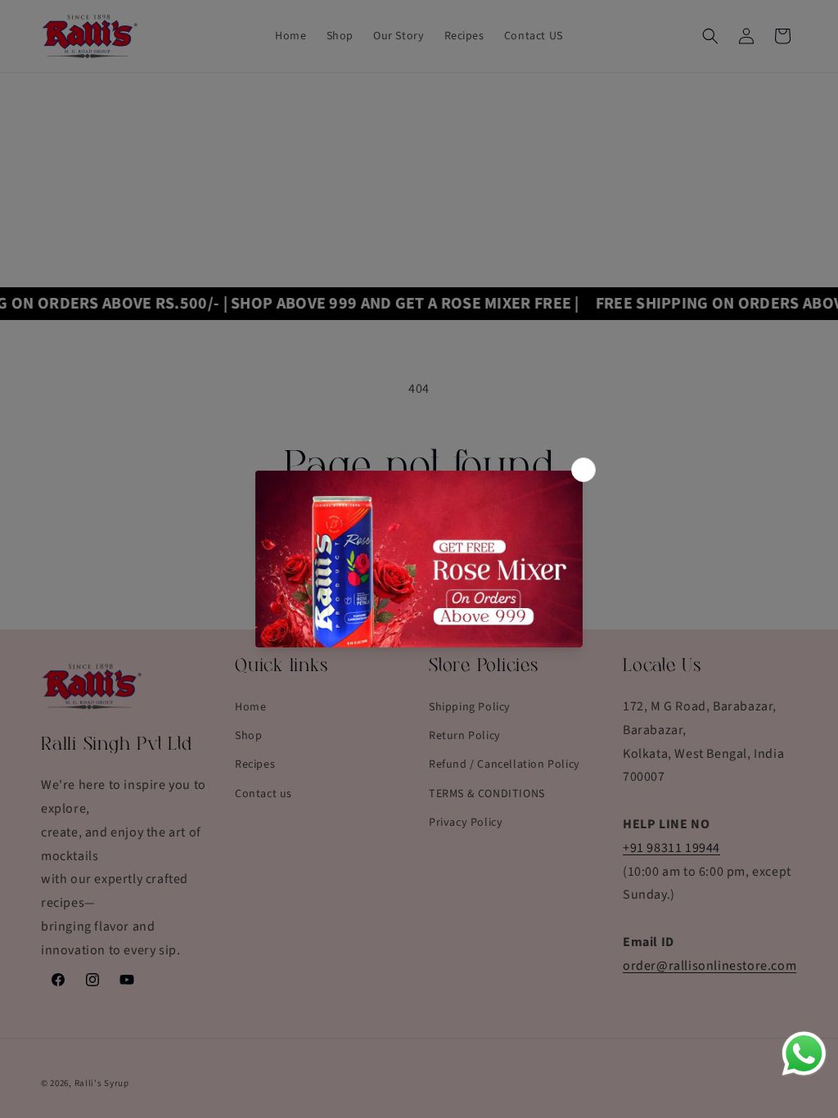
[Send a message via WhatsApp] (804, 1054)
